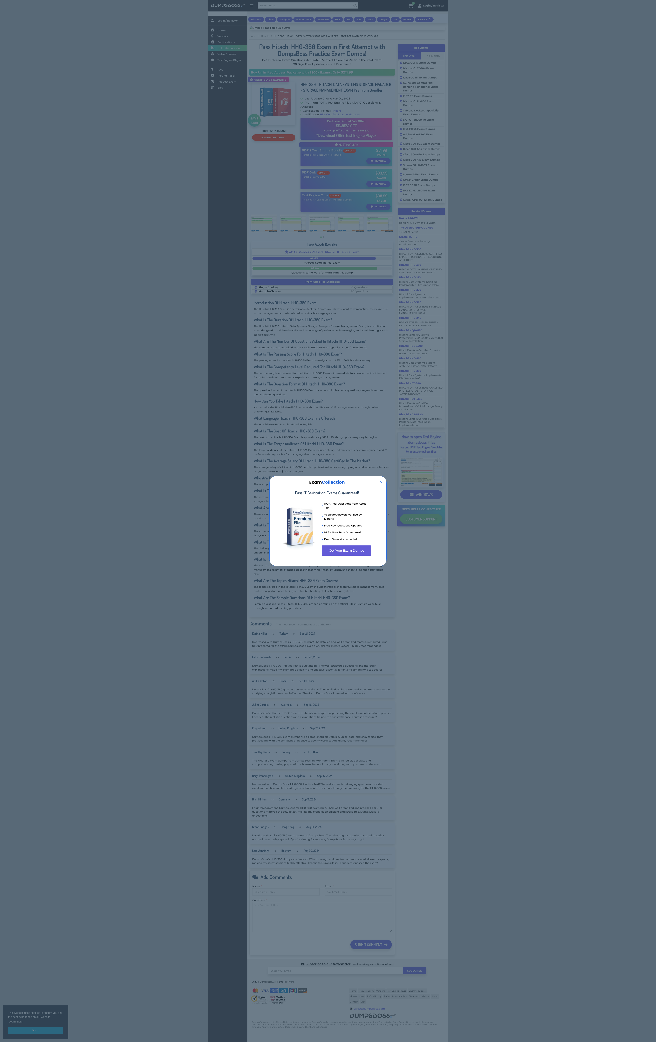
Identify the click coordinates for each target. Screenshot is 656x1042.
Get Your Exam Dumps (346, 550)
